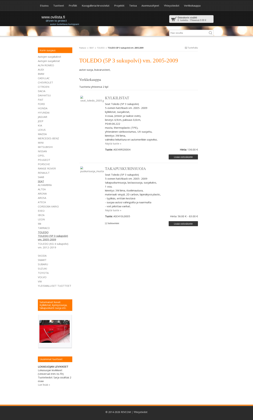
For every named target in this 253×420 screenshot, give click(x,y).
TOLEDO (101, 47)
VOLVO (42, 277)
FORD (41, 104)
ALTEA (42, 189)
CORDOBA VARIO (48, 206)
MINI (41, 142)
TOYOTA (43, 272)
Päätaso (82, 47)
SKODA (42, 255)
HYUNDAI (44, 112)
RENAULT (44, 172)
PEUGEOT (44, 159)
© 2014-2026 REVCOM (118, 412)
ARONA (42, 193)
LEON (41, 219)
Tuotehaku (192, 47)
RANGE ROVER (47, 168)
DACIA (41, 91)
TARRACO (44, 228)
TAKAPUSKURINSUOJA (125, 168)
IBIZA (41, 215)
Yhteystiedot (140, 412)
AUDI (41, 69)
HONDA (42, 108)
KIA (40, 125)
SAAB (41, 177)
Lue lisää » (44, 384)
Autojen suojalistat (49, 61)
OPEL (41, 155)
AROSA (42, 198)
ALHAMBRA (45, 185)
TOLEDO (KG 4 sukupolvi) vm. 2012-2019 (53, 245)
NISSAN (42, 151)
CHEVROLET (45, 82)
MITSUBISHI (45, 147)
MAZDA (42, 134)
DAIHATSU (44, 95)
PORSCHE (44, 164)
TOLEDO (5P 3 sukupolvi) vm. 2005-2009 (53, 237)
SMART (42, 260)
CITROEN (43, 86)
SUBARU (43, 264)
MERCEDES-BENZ (48, 138)
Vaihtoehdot (113, 223)
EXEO (41, 210)
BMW (41, 74)
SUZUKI (42, 268)
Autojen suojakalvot (49, 56)
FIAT (40, 99)
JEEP (40, 121)
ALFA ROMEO (46, 65)
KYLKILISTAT (117, 97)
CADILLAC (44, 78)
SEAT (91, 47)
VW (40, 281)
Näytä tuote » (113, 143)
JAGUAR (42, 117)
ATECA (42, 202)
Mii (39, 223)
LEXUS (42, 129)
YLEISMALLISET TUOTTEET (54, 285)
